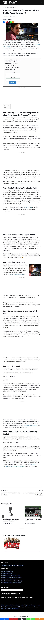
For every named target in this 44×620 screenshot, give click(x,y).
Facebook (9, 565)
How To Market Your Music (8, 579)
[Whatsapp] (11, 22)
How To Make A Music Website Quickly (11, 581)
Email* (13, 77)
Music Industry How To (9, 16)
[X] (9, 22)
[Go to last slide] (3, 516)
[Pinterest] (7, 22)
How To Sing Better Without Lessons (11, 577)
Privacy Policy (15, 608)
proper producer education (17, 274)
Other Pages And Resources (25, 607)
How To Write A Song (7, 571)
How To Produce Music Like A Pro (10, 575)
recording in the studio (30, 425)
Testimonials (8, 605)
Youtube (3, 565)
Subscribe (12, 82)
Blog (2, 605)
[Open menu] (42, 2)
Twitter (15, 565)
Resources (14, 607)
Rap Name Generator (30, 605)
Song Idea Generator (18, 605)
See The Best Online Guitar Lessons (11, 582)
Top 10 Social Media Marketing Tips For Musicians (33, 493)
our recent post (28, 207)
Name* (13, 73)
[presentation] (11, 511)
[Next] (41, 516)
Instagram (21, 565)
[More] (13, 22)
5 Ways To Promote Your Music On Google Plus (10, 493)
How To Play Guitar (6, 573)
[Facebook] (4, 22)
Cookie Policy (7, 608)
